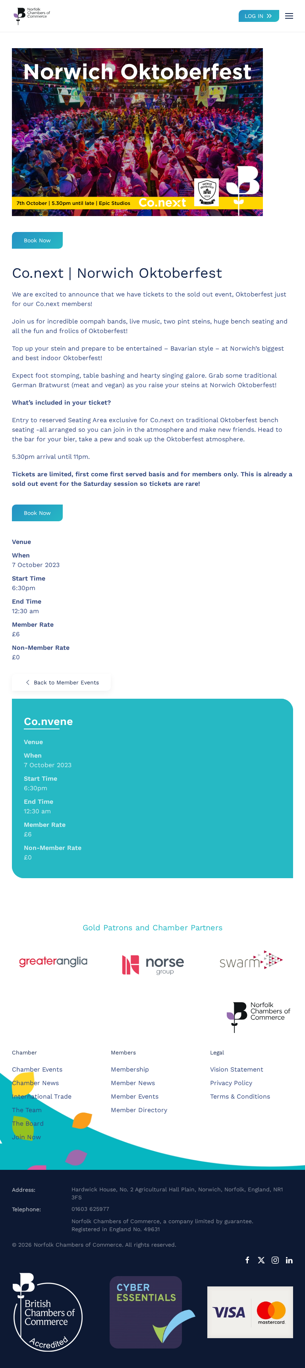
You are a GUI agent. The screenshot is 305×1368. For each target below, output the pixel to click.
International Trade (41, 1096)
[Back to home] (32, 16)
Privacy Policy (231, 1083)
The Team (27, 1110)
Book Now (37, 240)
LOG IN (254, 16)
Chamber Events (37, 1069)
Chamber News (35, 1083)
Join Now (26, 1137)
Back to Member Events (66, 682)
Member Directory (139, 1110)
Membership (130, 1069)
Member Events (134, 1096)
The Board (28, 1123)
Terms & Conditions (240, 1096)
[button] (289, 16)
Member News (133, 1083)
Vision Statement (236, 1069)
